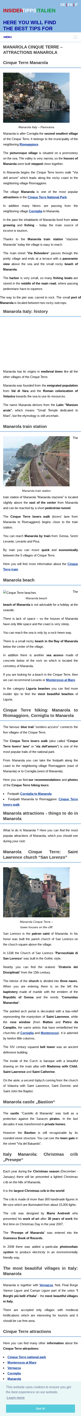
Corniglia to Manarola (36, 793)
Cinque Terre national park (26, 1357)
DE (62, 4)
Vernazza (46, 1285)
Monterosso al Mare (60, 680)
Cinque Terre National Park (47, 197)
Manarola (14, 1379)
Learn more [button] (16, 1398)
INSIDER (13, 10)
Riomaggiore (29, 144)
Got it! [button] (40, 1408)
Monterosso (49, 1033)
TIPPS (29, 10)
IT (76, 4)
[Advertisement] (40, 343)
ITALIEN (45, 10)
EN (70, 4)
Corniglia (35, 211)
